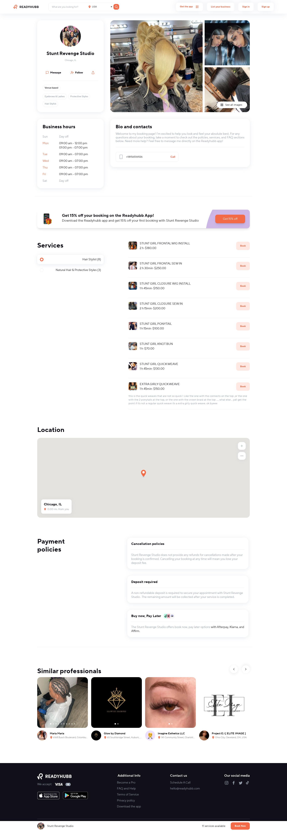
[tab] (70, 259)
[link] (48, 795)
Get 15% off (230, 219)
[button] (70, 36)
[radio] (70, 259)
